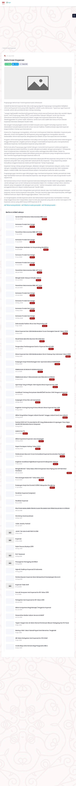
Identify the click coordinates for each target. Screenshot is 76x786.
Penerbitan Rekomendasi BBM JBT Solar (28, 232)
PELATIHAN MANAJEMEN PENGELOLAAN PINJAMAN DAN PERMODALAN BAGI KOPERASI (42, 508)
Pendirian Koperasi (21, 501)
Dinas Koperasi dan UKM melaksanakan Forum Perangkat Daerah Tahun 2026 (41, 331)
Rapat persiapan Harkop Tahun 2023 (27, 446)
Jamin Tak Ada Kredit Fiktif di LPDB (26, 531)
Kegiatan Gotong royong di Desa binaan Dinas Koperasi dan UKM (37, 407)
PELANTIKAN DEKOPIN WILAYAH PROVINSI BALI (30, 339)
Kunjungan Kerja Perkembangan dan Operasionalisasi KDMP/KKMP (37, 362)
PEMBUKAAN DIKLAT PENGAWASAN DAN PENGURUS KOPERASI (35, 377)
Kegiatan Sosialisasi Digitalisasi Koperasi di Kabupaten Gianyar (36, 462)
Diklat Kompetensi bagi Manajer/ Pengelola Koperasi (33, 608)
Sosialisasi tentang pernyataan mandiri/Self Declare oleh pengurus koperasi (41, 392)
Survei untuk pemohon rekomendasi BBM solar (31, 217)
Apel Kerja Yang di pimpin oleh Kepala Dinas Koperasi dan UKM (36, 385)
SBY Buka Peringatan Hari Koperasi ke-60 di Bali (31, 638)
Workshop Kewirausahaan (24, 516)
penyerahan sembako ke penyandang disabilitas (31, 247)
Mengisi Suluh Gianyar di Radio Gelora (28, 278)
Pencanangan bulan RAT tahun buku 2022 (29, 478)
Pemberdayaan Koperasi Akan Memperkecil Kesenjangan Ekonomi (37, 577)
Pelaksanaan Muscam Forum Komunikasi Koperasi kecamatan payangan (40, 454)
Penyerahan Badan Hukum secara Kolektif (29, 615)
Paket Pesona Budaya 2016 (24, 546)
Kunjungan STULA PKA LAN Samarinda (27, 400)
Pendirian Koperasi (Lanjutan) (25, 493)
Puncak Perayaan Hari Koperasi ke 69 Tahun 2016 (32, 592)
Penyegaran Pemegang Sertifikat (26, 562)
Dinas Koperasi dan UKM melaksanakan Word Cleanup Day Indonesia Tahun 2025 (43, 354)
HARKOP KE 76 (20, 431)
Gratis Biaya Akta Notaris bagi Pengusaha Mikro (31, 646)
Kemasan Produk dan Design (25, 224)
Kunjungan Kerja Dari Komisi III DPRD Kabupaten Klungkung (35, 485)
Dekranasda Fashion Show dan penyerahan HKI (31, 324)
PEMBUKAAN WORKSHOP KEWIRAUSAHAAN (29, 369)
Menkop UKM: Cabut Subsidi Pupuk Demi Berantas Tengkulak (35, 630)
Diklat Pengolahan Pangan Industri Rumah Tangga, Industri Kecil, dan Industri (41, 415)
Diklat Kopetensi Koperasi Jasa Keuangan (29, 439)
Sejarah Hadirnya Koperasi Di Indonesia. (28, 569)
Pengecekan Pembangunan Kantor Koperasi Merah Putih (34, 346)
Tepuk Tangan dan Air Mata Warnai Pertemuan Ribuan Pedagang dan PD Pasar (42, 623)
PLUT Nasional (20, 554)
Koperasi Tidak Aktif (22, 585)
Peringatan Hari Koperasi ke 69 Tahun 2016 (29, 600)
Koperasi (18, 539)
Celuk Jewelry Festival (22, 524)
